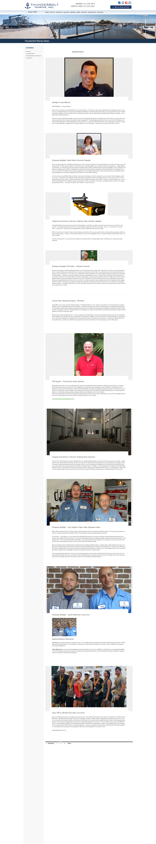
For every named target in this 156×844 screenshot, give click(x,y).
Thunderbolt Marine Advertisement (33, 55)
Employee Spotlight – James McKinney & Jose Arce (70, 614)
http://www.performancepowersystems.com (63, 399)
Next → (70, 743)
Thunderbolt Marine (30, 53)
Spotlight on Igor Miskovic (61, 102)
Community (28, 51)
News (78, 12)
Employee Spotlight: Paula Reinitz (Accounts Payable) (71, 160)
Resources (92, 12)
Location (100, 12)
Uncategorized (29, 58)
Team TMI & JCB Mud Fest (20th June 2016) (68, 713)
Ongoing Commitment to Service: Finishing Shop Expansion (73, 457)
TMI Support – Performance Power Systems (68, 381)
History (84, 12)
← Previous (50, 743)
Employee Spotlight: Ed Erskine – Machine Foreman (71, 266)
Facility (52, 12)
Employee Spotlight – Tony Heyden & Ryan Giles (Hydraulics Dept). (76, 527)
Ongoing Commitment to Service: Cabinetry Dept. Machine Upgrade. (77, 221)
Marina (72, 12)
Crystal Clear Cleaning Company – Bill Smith (68, 300)
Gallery (67, 12)
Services (59, 12)
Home (47, 12)
